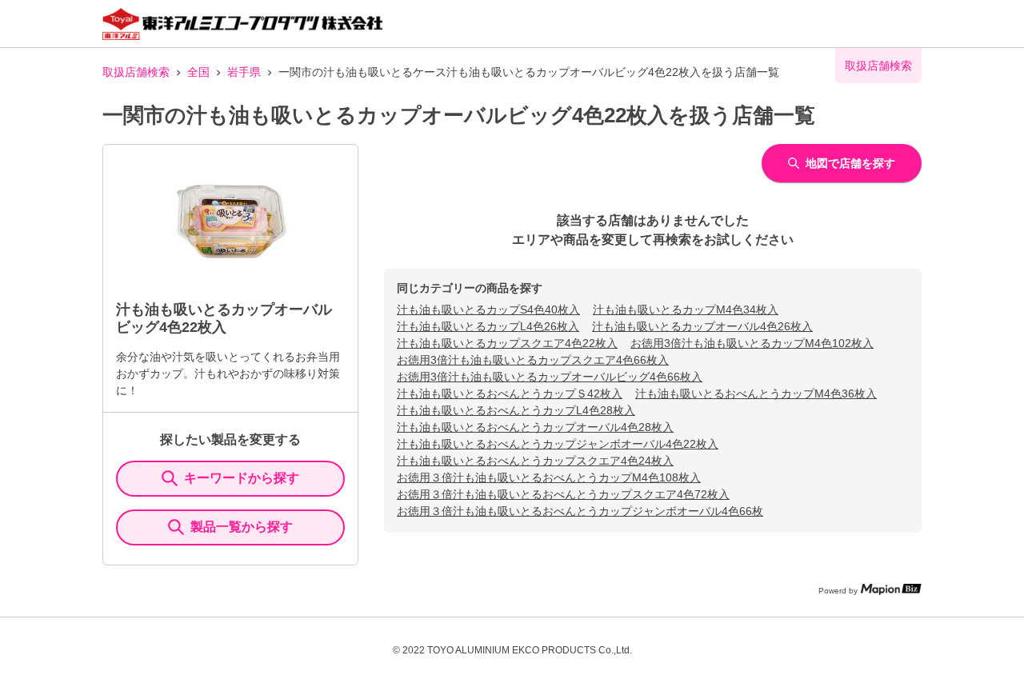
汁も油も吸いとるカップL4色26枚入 (488, 326)
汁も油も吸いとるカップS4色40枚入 (488, 309)
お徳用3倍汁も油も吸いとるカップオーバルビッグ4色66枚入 (549, 376)
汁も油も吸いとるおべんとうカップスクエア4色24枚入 (535, 460)
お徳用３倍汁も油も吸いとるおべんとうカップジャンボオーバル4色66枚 (580, 511)
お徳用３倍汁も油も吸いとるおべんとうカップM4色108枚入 (549, 477)
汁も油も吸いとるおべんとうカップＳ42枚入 (509, 393)
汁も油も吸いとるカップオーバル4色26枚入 (702, 326)
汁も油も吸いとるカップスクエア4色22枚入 (507, 343)
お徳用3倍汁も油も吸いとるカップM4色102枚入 (752, 343)
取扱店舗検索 (136, 72)
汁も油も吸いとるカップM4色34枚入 (685, 309)
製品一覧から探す (241, 526)
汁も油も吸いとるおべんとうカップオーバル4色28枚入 (535, 427)
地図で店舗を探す (850, 163)
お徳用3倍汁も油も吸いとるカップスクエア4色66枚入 (533, 359)
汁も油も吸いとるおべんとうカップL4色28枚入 (516, 410)
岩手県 (244, 72)
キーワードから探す (241, 478)
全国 (198, 72)
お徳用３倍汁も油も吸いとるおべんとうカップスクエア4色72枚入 (563, 494)
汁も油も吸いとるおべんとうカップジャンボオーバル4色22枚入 (557, 443)
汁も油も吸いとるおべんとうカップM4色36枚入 (756, 393)
